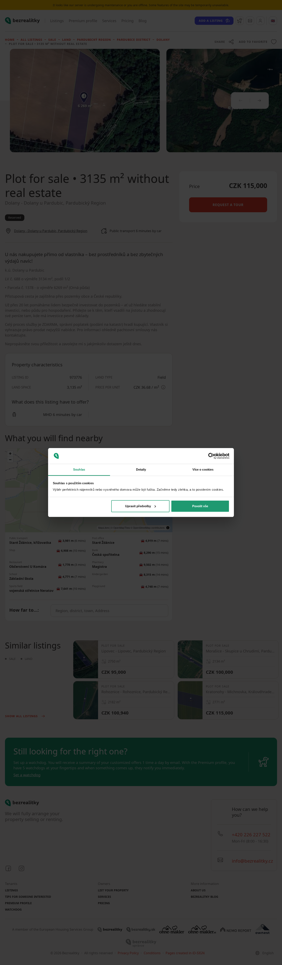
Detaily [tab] (141, 469)
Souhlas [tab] (79, 469)
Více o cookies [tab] (202, 469)
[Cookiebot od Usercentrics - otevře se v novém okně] (211, 456)
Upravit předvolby (138, 506)
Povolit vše (200, 506)
